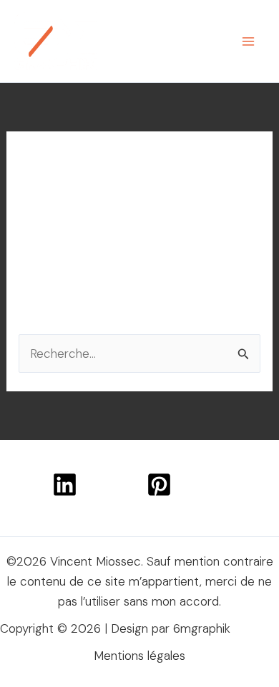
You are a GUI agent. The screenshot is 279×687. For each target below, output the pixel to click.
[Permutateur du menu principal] (248, 41)
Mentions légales (139, 655)
